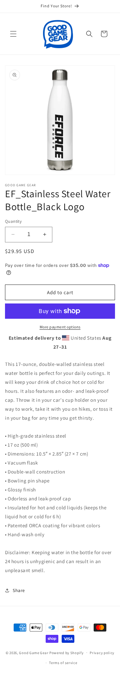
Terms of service (63, 662)
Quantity (13, 221)
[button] (13, 34)
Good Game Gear (33, 652)
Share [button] (19, 590)
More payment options (60, 326)
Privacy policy (102, 652)
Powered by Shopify (66, 652)
